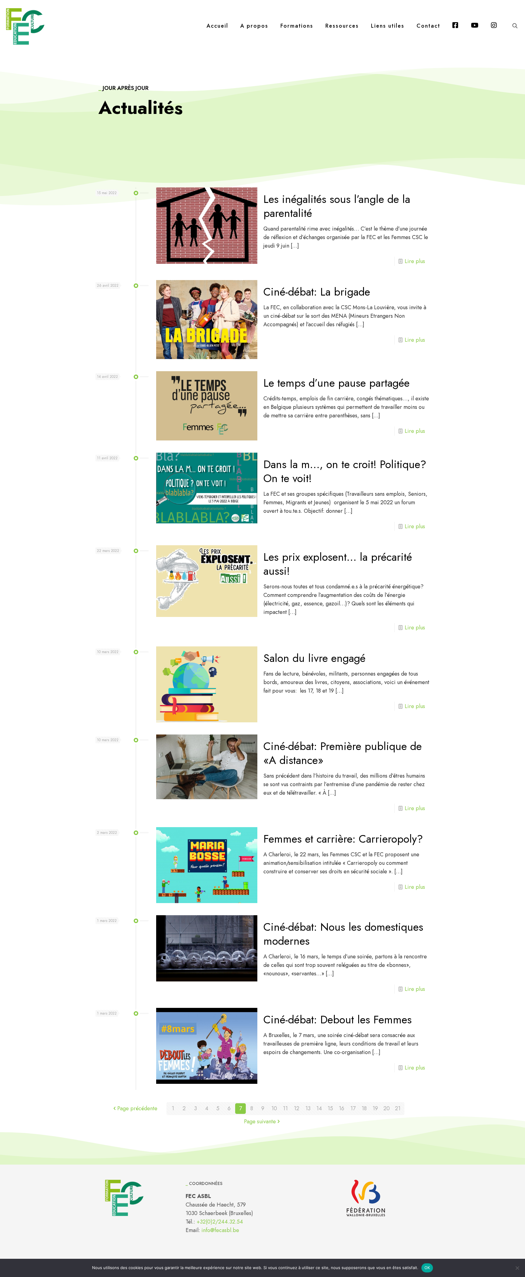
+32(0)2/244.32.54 (220, 1222)
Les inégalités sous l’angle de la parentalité (336, 206)
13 (308, 1108)
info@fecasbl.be (220, 1230)
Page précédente (137, 1108)
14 (319, 1108)
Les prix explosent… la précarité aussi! (337, 564)
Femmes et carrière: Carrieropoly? (343, 839)
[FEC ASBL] (25, 26)
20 (386, 1108)
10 (274, 1108)
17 (352, 1108)
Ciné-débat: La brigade (316, 292)
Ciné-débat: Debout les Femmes (337, 1019)
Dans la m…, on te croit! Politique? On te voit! (344, 471)
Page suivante (260, 1121)
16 (341, 1108)
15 (330, 1108)
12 (296, 1108)
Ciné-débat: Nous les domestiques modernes (343, 934)
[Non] (517, 1268)
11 (285, 1108)
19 (375, 1108)
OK (427, 1267)
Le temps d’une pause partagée (336, 383)
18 (364, 1108)
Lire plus (415, 261)
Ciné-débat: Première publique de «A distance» (342, 753)
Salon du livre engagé (314, 658)
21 (397, 1108)
